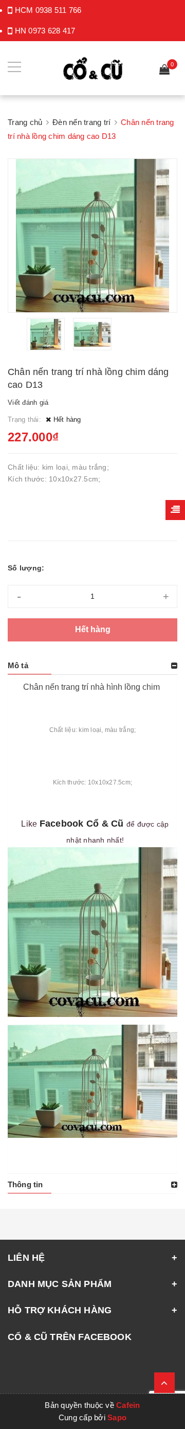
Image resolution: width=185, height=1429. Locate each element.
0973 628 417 (51, 30)
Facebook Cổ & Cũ (82, 823)
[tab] (92, 665)
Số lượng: (26, 568)
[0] (164, 70)
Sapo (116, 1417)
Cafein (128, 1405)
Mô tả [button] (18, 665)
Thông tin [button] (25, 1184)
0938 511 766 (58, 10)
